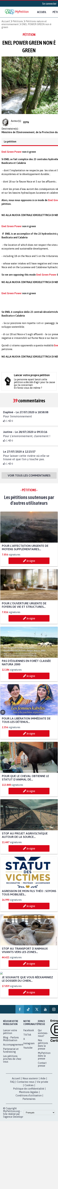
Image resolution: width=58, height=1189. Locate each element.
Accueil (41, 12)
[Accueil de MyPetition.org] (17, 12)
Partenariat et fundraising (11, 1053)
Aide (42, 1081)
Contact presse (42, 1067)
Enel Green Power (46, 277)
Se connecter (49, 3)
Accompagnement (13, 1047)
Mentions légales (28, 1094)
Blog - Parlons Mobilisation (11, 1041)
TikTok (27, 1037)
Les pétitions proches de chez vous (12, 1061)
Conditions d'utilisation (29, 1098)
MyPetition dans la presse (44, 1058)
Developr (18, 1119)
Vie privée (42, 1084)
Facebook (28, 1033)
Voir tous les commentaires (29, 478)
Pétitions (18, 21)
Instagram (28, 1046)
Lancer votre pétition (10, 1034)
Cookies (29, 1088)
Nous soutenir (30, 1081)
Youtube (27, 1050)
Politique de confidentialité (28, 1091)
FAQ (12, 1084)
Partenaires (29, 1101)
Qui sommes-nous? (43, 1036)
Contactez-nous (25, 1084)
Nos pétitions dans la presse (43, 1047)
